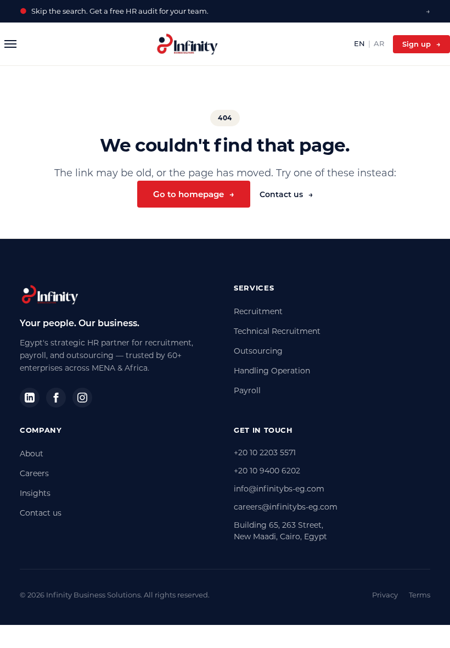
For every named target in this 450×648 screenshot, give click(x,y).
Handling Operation (272, 371)
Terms (419, 594)
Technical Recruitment (277, 331)
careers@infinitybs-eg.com (286, 507)
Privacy (385, 594)
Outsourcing (258, 351)
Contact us (286, 194)
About (31, 454)
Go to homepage (193, 194)
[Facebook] (56, 397)
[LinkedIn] (30, 397)
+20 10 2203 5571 (265, 452)
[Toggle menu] (10, 44)
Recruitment (258, 311)
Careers (34, 473)
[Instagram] (82, 397)
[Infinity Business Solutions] (187, 43)
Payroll (247, 390)
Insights (35, 493)
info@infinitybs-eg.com (279, 489)
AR (379, 43)
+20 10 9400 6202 (267, 471)
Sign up (421, 44)
